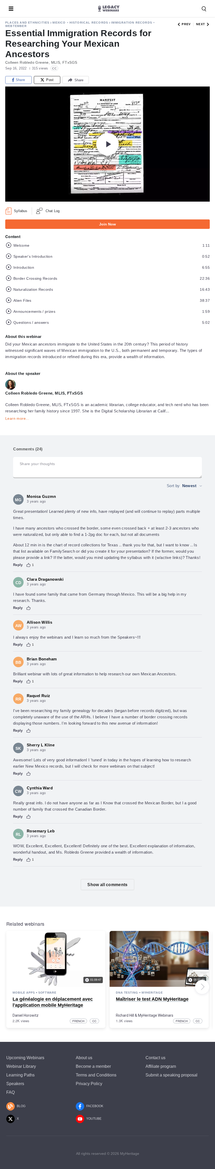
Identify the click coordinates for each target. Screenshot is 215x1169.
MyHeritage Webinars (155, 1015)
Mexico (59, 22)
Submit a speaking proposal (171, 1075)
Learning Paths (20, 1075)
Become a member (93, 1066)
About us (84, 1057)
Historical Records (88, 22)
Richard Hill (125, 1015)
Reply (18, 565)
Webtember (16, 26)
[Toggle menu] (11, 8)
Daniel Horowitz (26, 1015)
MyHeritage (152, 992)
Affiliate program (161, 1066)
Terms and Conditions (96, 1075)
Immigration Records (131, 22)
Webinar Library (21, 1066)
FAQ (10, 1092)
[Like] (28, 565)
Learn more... (17, 418)
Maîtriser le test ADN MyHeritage (152, 999)
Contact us (155, 1057)
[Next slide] (202, 987)
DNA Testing (127, 992)
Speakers (15, 1083)
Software (47, 992)
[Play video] (107, 144)
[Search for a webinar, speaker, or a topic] (204, 9)
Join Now (107, 224)
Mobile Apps (24, 992)
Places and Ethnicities (27, 22)
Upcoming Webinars (25, 1057)
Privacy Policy (89, 1083)
